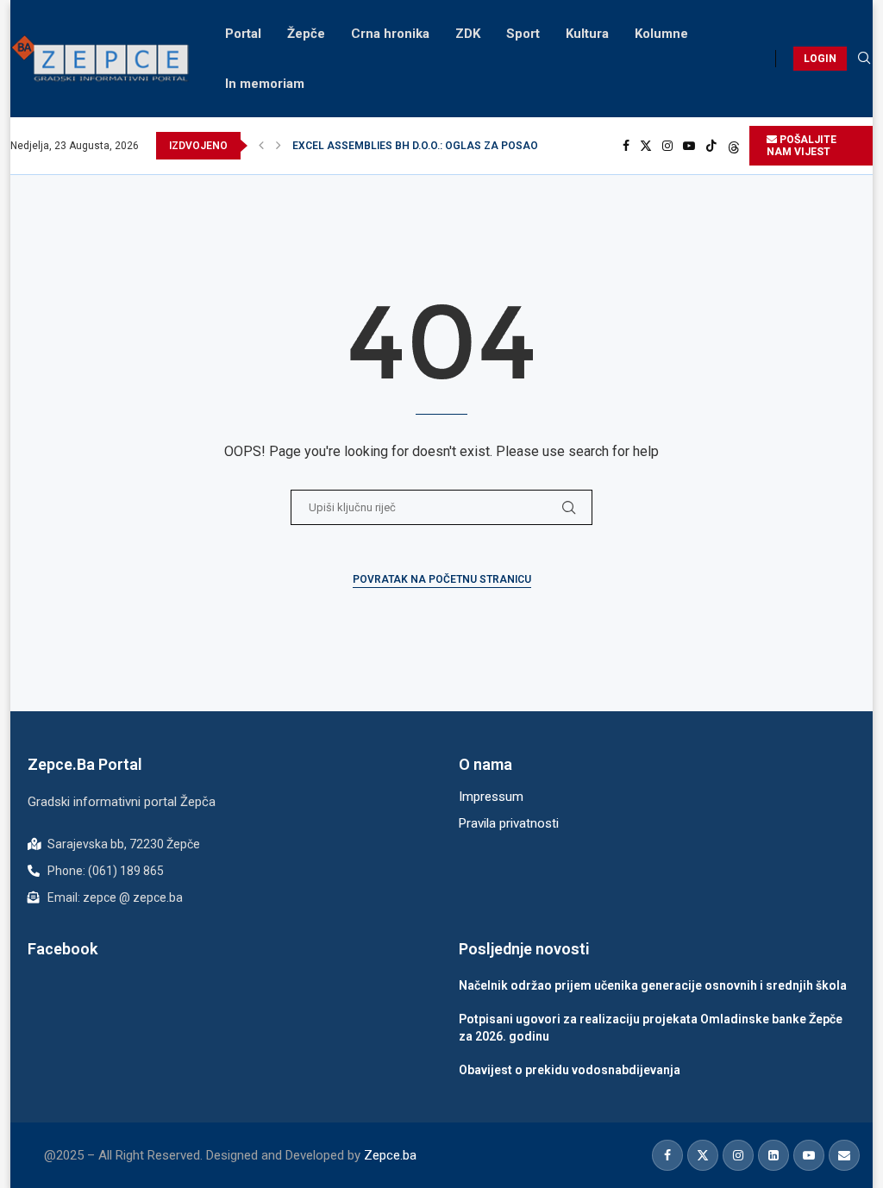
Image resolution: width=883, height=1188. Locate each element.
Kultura (587, 33)
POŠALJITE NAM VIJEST (801, 146)
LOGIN (820, 59)
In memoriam (264, 83)
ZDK (467, 33)
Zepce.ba (390, 1155)
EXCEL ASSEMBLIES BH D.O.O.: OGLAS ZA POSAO (415, 146)
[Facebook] (626, 146)
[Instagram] (667, 146)
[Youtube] (689, 146)
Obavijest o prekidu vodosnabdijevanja (569, 1070)
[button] (261, 145)
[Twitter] (646, 146)
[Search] (864, 59)
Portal (243, 33)
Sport (523, 33)
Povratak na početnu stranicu (442, 579)
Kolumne (661, 33)
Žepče (306, 33)
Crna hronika (390, 33)
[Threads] (734, 146)
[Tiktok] (711, 146)
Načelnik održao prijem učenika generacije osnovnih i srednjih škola (653, 985)
